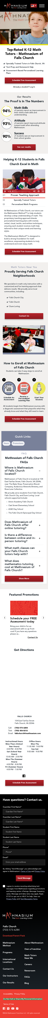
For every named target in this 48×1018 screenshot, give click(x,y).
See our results (24, 147)
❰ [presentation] (4, 618)
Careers (28, 964)
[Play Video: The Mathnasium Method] (24, 179)
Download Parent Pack (14, 936)
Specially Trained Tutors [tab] (19, 200)
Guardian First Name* (12, 807)
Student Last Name (11, 837)
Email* (5, 858)
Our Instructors (10, 976)
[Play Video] (5, 191)
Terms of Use (26, 871)
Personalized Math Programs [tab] (20, 204)
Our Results (8, 983)
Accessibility (8, 994)
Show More (24, 579)
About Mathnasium (33, 943)
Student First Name (11, 827)
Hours (6, 443)
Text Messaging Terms (29, 899)
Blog (26, 983)
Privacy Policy (40, 871)
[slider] (22, 191)
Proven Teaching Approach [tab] (21, 195)
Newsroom (29, 971)
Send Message (24, 878)
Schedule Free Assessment (24, 80)
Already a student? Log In (24, 87)
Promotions (18, 443)
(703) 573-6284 (11, 930)
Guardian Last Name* (12, 817)
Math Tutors (30, 956)
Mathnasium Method (9, 944)
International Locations (9, 960)
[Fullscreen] (43, 191)
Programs (7, 952)
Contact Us (8, 969)
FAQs (27, 977)
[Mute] (34, 191)
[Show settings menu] (38, 191)
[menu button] (34, 6)
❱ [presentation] (43, 618)
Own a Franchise (32, 949)
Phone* (6, 847)
